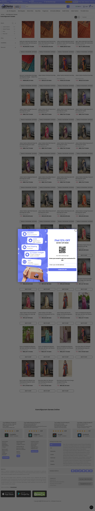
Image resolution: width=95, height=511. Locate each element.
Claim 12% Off (62, 269)
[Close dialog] (76, 230)
